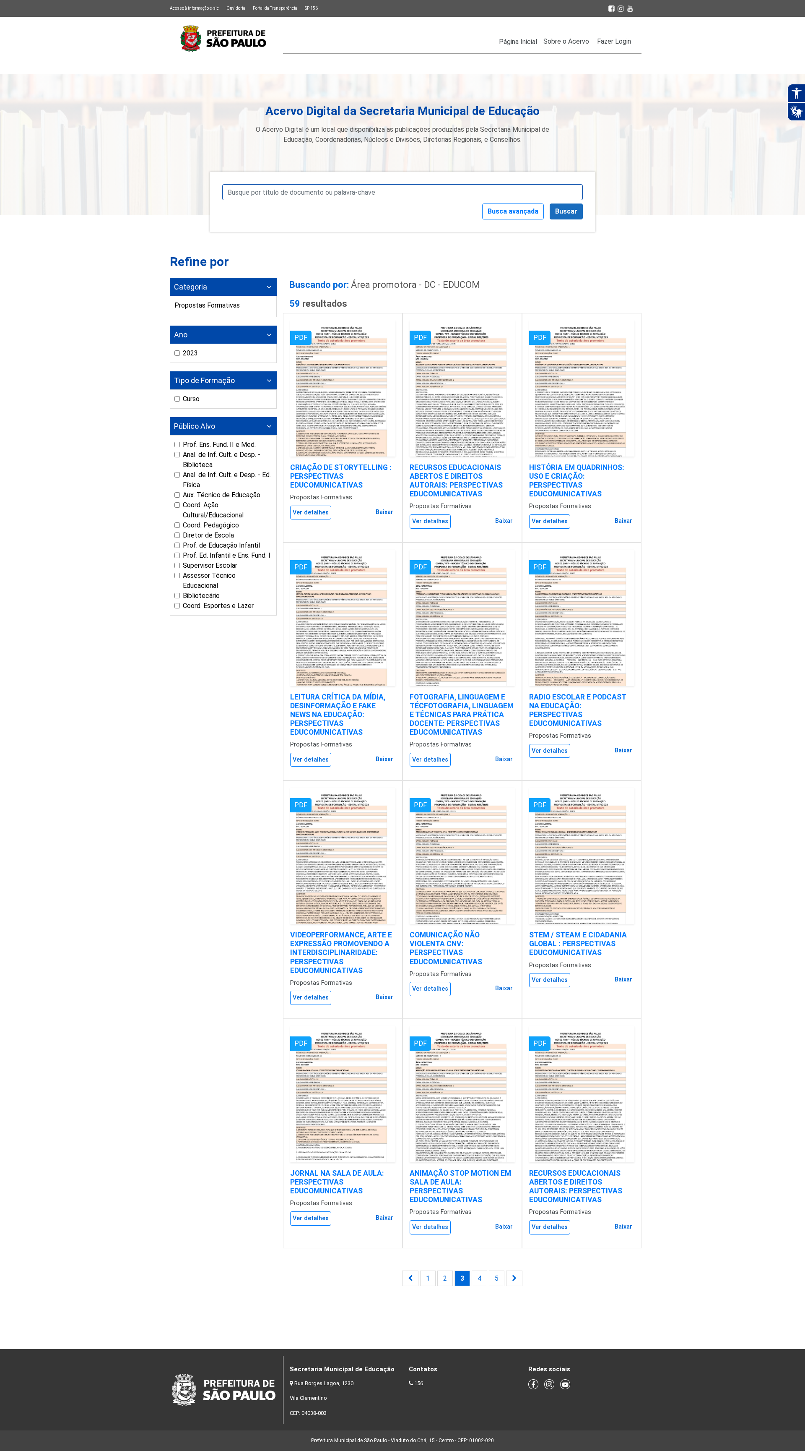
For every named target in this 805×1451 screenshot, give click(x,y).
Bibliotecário (201, 596)
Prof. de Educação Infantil (221, 545)
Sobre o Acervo (566, 41)
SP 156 (311, 8)
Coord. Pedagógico (211, 525)
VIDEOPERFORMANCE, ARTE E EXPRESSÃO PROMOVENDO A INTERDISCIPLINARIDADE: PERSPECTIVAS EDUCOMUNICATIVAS (341, 952)
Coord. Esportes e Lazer (218, 606)
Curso (191, 399)
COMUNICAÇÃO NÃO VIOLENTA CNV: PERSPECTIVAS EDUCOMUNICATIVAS (446, 948)
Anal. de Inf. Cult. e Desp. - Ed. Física (227, 480)
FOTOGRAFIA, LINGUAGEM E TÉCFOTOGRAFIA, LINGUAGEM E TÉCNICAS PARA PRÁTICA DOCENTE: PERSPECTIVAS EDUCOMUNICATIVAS (462, 714)
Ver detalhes (311, 512)
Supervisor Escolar (210, 565)
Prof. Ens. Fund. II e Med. (219, 445)
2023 (190, 353)
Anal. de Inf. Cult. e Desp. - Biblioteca (221, 460)
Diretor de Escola (208, 535)
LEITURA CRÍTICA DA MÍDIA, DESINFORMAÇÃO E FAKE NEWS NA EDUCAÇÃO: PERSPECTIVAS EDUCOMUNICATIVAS (337, 714)
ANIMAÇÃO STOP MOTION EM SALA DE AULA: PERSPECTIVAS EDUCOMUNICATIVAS (460, 1186)
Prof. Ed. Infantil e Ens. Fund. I (226, 555)
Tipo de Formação (204, 380)
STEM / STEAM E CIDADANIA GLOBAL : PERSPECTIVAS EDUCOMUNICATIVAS (578, 944)
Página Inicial (518, 42)
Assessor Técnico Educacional (209, 581)
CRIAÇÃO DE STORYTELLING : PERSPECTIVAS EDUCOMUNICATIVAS (341, 476)
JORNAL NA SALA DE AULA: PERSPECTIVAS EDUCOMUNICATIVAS (337, 1182)
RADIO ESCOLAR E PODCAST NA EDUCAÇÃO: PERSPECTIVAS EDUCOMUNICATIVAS (577, 710)
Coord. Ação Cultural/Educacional (213, 510)
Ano (180, 334)
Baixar (384, 512)
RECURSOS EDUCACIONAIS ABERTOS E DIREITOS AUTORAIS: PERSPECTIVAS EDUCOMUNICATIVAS (456, 480)
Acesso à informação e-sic (194, 8)
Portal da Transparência (275, 8)
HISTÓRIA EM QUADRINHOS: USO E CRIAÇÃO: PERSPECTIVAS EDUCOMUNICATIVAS (576, 480)
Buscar (566, 211)
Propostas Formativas (207, 305)
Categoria (190, 286)
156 (418, 1383)
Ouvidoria (235, 8)
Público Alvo (194, 426)
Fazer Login (614, 41)
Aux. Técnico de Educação (221, 495)
